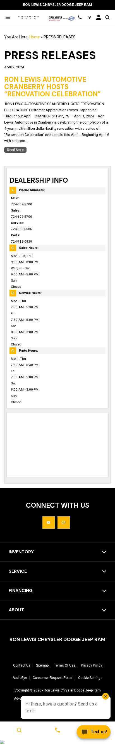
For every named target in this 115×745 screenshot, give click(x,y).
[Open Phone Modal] (80, 17)
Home (34, 37)
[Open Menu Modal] (8, 17)
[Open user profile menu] (98, 17)
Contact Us (21, 665)
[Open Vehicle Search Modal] (107, 17)
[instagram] (64, 522)
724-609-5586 (21, 229)
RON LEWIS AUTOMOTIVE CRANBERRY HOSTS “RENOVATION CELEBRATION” (52, 87)
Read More (15, 150)
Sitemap (42, 665)
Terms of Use (64, 665)
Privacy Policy (91, 665)
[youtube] (48, 522)
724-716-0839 (21, 241)
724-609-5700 (21, 204)
